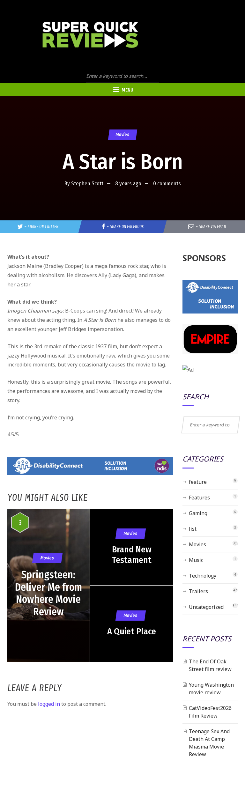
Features (199, 497)
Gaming (198, 513)
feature (198, 481)
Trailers (198, 591)
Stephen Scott (87, 183)
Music (196, 560)
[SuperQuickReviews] (90, 35)
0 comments (167, 183)
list (193, 528)
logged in (49, 703)
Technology (202, 575)
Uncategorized (206, 606)
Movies (122, 134)
